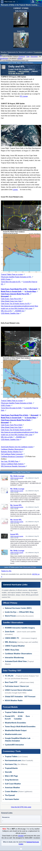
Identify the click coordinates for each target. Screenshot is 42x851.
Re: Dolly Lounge (17, 476)
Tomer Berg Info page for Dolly (11, 408)
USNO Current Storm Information (18, 690)
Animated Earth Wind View (16, 661)
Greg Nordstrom (11, 780)
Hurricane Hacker (12, 799)
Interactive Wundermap (14, 657)
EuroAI (8, 719)
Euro (28, 716)
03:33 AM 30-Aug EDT (16, 73)
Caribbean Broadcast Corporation (12, 456)
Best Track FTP (11, 682)
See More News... (28, 63)
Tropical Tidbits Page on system (12, 274)
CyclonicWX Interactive (14, 745)
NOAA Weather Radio (14, 700)
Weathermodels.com (13, 734)
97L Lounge (24, 96)
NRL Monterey (11, 642)
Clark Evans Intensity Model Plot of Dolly (16, 420)
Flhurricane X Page (29, 567)
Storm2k (8, 772)
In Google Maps (30, 291)
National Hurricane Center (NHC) (18, 608)
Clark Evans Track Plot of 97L (11, 299)
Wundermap (4, 58)
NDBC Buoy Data (12, 650)
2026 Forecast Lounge (16, 478)
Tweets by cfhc (6, 571)
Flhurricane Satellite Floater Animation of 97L (16, 277)
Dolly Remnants (21, 11)
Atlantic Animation (12, 741)
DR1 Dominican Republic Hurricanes (13, 466)
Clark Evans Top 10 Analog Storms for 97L (15, 303)
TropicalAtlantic (11, 768)
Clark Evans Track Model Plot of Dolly (14, 415)
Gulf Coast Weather (13, 784)
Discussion (34, 56)
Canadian (18, 719)
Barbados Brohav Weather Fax (11, 452)
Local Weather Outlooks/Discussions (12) (15, 60)
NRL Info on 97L (6, 311)
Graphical (22, 56)
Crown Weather (11, 791)
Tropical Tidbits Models (14, 712)
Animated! (33, 289)
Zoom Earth (9, 632)
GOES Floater (5, 279)
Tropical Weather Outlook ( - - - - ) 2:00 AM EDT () (21, 57)
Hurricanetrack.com (13, 760)
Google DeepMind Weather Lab (17, 738)
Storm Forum (10, 616)
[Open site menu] (2, 1)
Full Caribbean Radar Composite (12, 454)
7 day (28, 56)
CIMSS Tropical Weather (15, 646)
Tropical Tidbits (11, 756)
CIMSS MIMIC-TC (12, 638)
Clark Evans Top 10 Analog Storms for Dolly (16, 430)
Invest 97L (21, 31)
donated (21, 836)
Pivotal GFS (10, 716)
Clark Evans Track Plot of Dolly (11, 425)
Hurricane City (11, 764)
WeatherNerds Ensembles (15, 723)
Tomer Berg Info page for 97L (11, 282)
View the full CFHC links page (21, 807)
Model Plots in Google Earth (11, 291)
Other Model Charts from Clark (11, 301)
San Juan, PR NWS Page (9, 461)
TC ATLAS (9, 676)
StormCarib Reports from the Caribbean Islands (17, 447)
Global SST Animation (14, 696)
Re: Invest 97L (16, 505)
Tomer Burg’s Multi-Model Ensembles (20, 726)
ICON (20, 716)
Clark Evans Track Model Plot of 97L (14, 289)
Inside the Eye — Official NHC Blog (19, 612)
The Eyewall (10, 795)
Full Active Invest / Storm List (17, 686)
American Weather (12, 787)
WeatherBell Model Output (15, 730)
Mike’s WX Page (11, 776)
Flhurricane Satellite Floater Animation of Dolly (16, 403)
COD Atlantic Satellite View (10, 313)
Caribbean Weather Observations (12, 449)
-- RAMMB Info (19, 311)
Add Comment (24, 71)
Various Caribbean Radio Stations (12, 464)
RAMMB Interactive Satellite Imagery (20, 628)
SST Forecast (29, 696)
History (20, 58)
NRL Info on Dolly (7, 437)
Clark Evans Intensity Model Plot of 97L (15, 294)
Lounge (15, 189)
